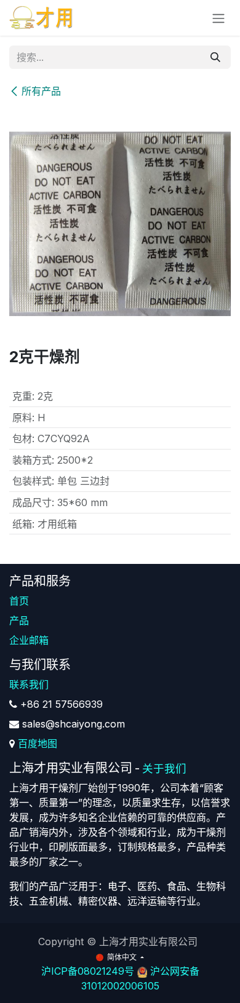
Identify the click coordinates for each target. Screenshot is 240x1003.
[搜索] (215, 57)
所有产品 (41, 91)
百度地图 (37, 743)
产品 (19, 620)
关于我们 (164, 768)
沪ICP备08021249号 (87, 971)
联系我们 (29, 684)
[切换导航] (218, 18)
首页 (19, 601)
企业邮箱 (29, 640)
